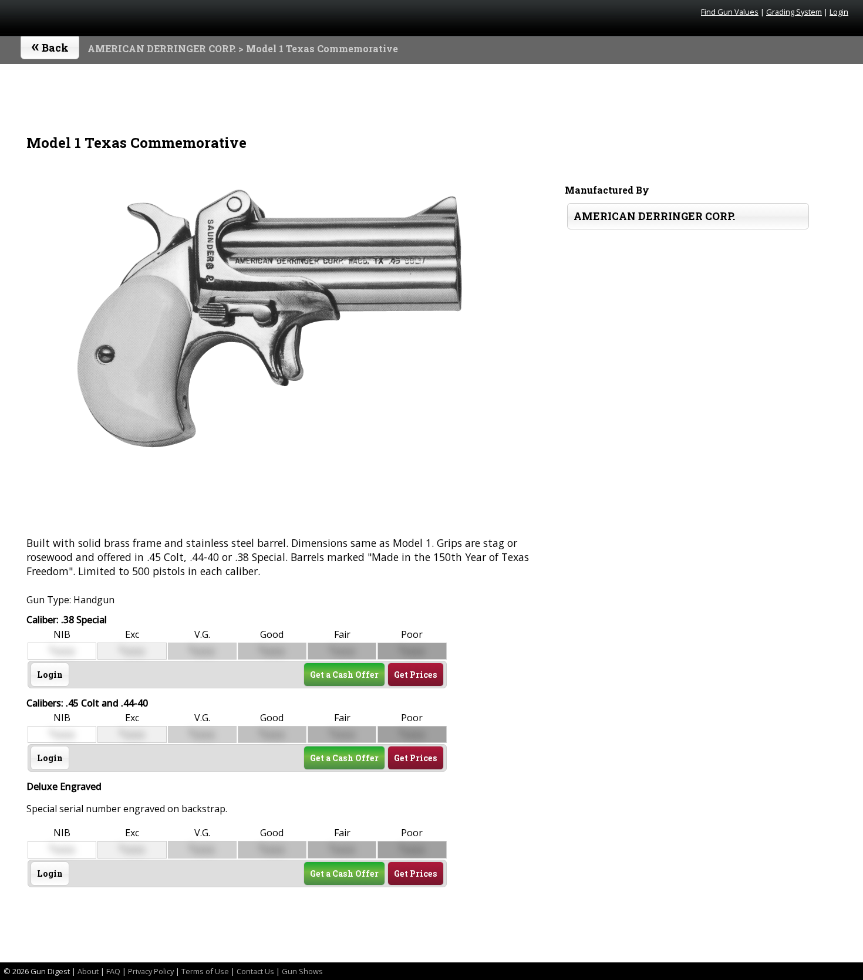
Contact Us (255, 971)
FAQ (113, 971)
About (88, 971)
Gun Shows (302, 971)
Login (839, 11)
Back (50, 45)
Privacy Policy (151, 971)
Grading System (794, 11)
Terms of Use (205, 971)
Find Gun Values (730, 11)
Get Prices (415, 674)
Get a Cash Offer (344, 674)
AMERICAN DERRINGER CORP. (161, 48)
